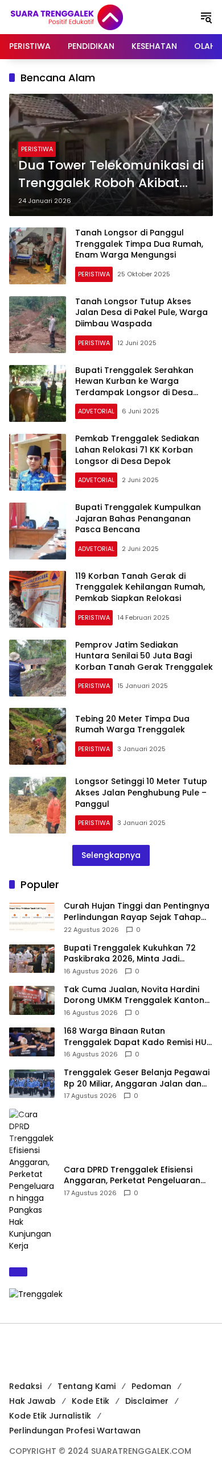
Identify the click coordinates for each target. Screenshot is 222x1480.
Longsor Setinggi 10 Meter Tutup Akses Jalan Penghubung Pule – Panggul (141, 792)
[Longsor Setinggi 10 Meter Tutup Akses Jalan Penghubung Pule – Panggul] (37, 805)
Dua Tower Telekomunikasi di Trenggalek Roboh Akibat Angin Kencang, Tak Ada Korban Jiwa (111, 174)
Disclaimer (146, 1401)
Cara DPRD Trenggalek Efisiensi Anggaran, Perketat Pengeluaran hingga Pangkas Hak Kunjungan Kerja (132, 1175)
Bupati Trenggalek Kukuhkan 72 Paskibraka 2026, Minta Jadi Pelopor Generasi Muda (130, 954)
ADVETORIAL (96, 411)
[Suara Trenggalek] (87, 16)
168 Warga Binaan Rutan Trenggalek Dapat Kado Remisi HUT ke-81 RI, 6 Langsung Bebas (138, 1037)
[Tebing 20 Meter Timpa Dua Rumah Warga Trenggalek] (37, 736)
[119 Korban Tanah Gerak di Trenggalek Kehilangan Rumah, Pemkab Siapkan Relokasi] (37, 599)
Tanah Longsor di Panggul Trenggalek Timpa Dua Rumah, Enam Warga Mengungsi (139, 243)
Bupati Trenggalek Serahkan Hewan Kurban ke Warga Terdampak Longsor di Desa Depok (134, 386)
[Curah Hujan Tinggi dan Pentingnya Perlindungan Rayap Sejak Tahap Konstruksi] (32, 917)
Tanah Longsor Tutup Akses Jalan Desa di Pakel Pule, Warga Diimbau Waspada (141, 312)
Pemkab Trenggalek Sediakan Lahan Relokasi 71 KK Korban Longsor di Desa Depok (137, 449)
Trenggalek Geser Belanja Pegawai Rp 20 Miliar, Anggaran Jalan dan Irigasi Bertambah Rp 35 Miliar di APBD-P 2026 (136, 1078)
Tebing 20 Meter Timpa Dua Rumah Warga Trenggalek (132, 724)
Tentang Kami (86, 1386)
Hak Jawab (32, 1401)
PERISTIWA (37, 149)
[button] (206, 17)
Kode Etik (90, 1401)
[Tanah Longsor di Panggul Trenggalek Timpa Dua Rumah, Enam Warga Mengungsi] (37, 255)
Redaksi (25, 1386)
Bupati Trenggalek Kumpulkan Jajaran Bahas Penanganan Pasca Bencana (138, 518)
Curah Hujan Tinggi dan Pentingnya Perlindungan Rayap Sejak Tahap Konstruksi (136, 912)
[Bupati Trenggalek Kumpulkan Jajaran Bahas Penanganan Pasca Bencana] (37, 531)
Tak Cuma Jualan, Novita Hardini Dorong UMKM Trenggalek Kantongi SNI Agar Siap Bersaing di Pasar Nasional (138, 995)
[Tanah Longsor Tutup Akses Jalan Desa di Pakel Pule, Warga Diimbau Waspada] (37, 324)
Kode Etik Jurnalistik (50, 1415)
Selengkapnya (111, 855)
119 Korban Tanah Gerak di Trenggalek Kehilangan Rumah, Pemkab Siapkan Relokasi (140, 587)
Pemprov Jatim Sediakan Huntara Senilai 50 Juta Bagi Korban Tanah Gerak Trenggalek (144, 656)
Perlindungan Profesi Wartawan (75, 1430)
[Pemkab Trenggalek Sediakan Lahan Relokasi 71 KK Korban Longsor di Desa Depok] (37, 462)
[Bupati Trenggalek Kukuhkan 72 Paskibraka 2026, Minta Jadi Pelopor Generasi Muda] (32, 958)
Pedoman (151, 1386)
